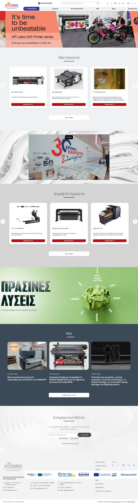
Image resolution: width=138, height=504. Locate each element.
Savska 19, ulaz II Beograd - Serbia (43, 483)
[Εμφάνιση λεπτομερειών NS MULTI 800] (68, 79)
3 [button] (4, 25)
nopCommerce (131, 502)
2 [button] (4, 16)
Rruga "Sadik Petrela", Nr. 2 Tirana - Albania (71, 483)
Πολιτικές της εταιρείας (103, 491)
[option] (69, 29)
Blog (113, 9)
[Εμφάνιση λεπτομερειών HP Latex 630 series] (109, 79)
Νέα (97, 9)
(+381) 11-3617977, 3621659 (41, 485)
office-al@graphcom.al (67, 490)
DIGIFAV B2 (96, 228)
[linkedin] (123, 3)
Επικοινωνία (132, 9)
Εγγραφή (64, 438)
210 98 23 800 (46, 3)
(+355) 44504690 (65, 487)
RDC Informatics (115, 502)
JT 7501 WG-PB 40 (17, 92)
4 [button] (4, 34)
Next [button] (135, 85)
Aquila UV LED (16, 228)
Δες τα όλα (69, 117)
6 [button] (4, 51)
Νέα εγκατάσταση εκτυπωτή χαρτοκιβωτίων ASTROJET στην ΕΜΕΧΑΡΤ (27, 378)
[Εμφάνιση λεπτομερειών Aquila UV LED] (28, 215)
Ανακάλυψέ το (28, 104)
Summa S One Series (59, 228)
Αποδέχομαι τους (70, 443)
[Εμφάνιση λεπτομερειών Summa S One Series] (68, 215)
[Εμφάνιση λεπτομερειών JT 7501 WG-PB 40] (28, 79)
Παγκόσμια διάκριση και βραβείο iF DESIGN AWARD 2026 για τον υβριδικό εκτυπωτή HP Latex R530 (67, 379)
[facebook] (108, 3)
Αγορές (97, 469)
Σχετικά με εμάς (100, 466)
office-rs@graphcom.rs (39, 488)
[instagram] (119, 3)
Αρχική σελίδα (100, 462)
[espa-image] (40, 475)
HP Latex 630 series (99, 92)
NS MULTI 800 (56, 92)
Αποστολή (84, 435)
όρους (76, 443)
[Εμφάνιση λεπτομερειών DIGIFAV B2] (109, 215)
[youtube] (115, 3)
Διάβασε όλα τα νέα (69, 395)
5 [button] (4, 42)
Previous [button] (3, 85)
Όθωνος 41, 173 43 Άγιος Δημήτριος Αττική (13, 483)
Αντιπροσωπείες (77, 9)
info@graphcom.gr (11, 490)
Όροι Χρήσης (99, 487)
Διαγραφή (74, 438)
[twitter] (111, 3)
